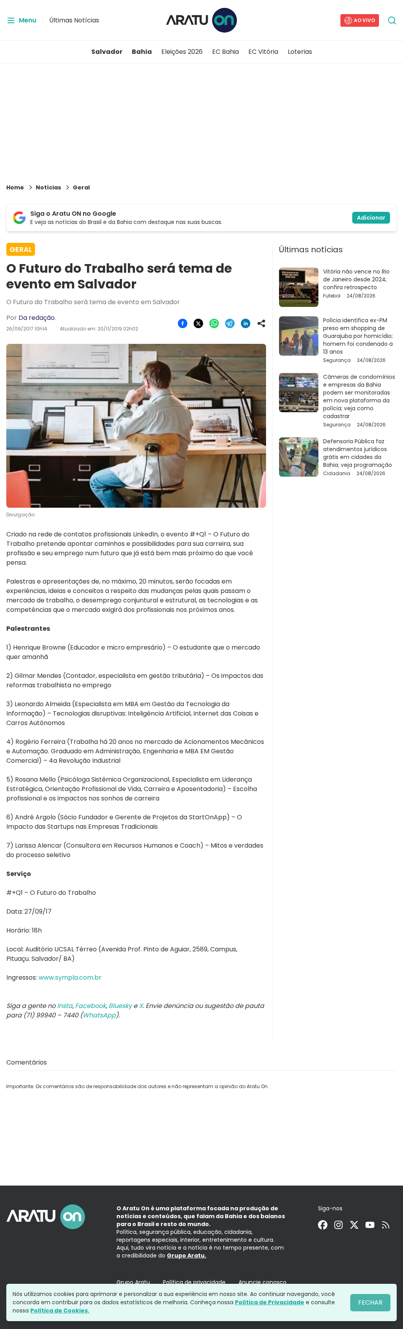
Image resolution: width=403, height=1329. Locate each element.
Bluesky (120, 1005)
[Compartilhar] (261, 323)
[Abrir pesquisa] (392, 20)
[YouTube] (370, 1225)
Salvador (106, 51)
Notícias (48, 187)
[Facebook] (322, 1225)
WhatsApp (99, 1015)
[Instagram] (338, 1225)
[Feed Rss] (385, 1225)
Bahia (142, 51)
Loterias (300, 51)
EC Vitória (263, 51)
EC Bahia (225, 51)
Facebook (90, 1005)
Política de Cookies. (59, 1310)
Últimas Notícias (74, 20)
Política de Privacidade (269, 1302)
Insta (64, 1005)
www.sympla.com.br (70, 977)
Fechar (370, 1302)
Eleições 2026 (182, 51)
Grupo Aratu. (186, 1255)
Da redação (36, 317)
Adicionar (371, 218)
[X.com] (354, 1225)
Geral (81, 187)
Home (15, 187)
